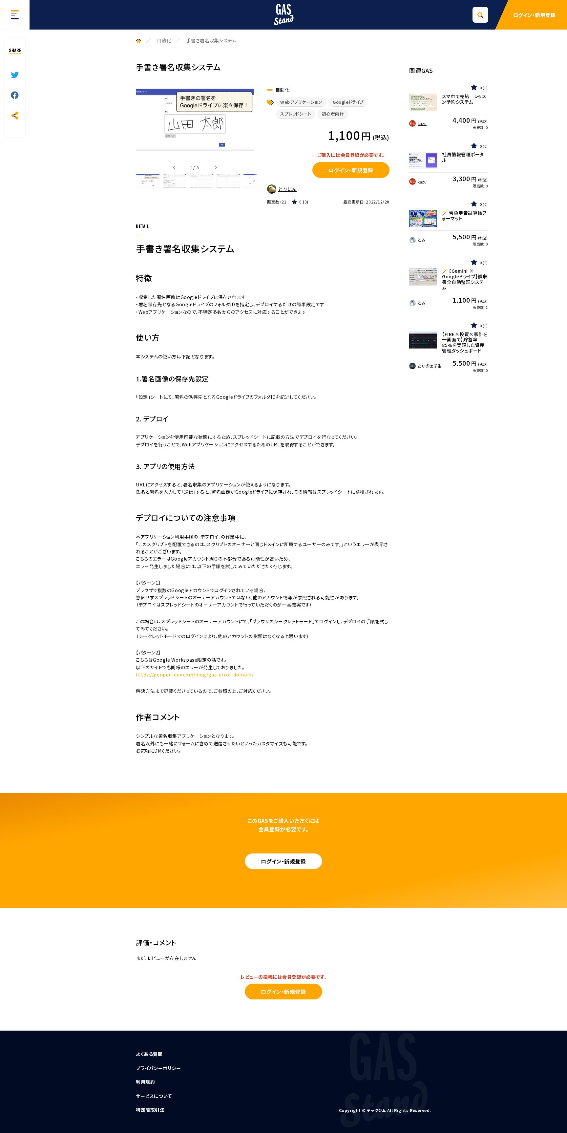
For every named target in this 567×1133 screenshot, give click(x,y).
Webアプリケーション (301, 102)
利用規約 (145, 1082)
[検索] (480, 15)
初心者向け (333, 114)
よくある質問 (149, 1054)
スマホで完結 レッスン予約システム (464, 99)
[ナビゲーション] (15, 15)
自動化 (164, 40)
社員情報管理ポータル (463, 157)
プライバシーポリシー (158, 1068)
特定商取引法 (150, 1109)
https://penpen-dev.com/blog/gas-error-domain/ (194, 674)
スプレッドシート (295, 114)
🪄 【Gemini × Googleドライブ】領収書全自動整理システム (464, 279)
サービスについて (154, 1096)
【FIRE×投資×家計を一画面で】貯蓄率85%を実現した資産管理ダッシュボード (465, 342)
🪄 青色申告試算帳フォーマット (464, 215)
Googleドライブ (348, 102)
